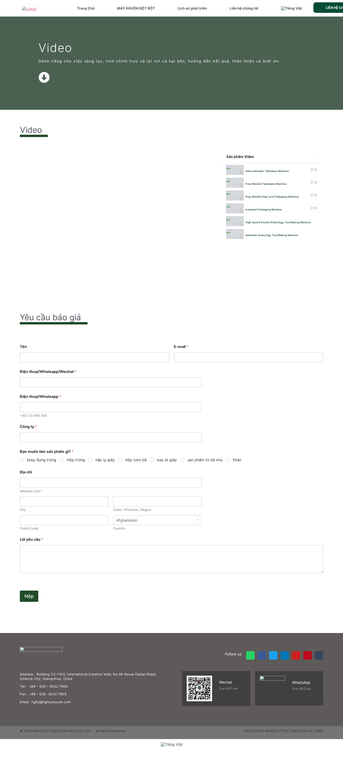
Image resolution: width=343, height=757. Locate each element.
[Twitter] (273, 655)
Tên (23, 346)
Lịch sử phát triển (192, 8)
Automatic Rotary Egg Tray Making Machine (271, 235)
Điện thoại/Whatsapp (40, 396)
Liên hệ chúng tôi (244, 8)
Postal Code (29, 528)
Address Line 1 (31, 491)
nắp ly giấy (105, 460)
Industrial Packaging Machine (263, 209)
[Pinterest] (307, 655)
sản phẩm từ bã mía (204, 460)
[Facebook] (262, 655)
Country (119, 528)
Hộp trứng (76, 460)
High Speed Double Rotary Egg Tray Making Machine (278, 222)
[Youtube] (296, 655)
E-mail (181, 346)
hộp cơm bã (136, 460)
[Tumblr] (319, 655)
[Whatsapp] (250, 655)
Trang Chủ (85, 8)
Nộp (29, 596)
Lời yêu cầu (31, 539)
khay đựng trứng (41, 460)
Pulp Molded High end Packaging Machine (272, 196)
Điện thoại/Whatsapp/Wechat (48, 371)
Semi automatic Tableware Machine (267, 171)
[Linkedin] (284, 655)
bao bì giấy (167, 460)
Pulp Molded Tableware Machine (266, 184)
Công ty (28, 426)
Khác (237, 460)
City (23, 510)
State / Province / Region (132, 510)
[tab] (271, 169)
